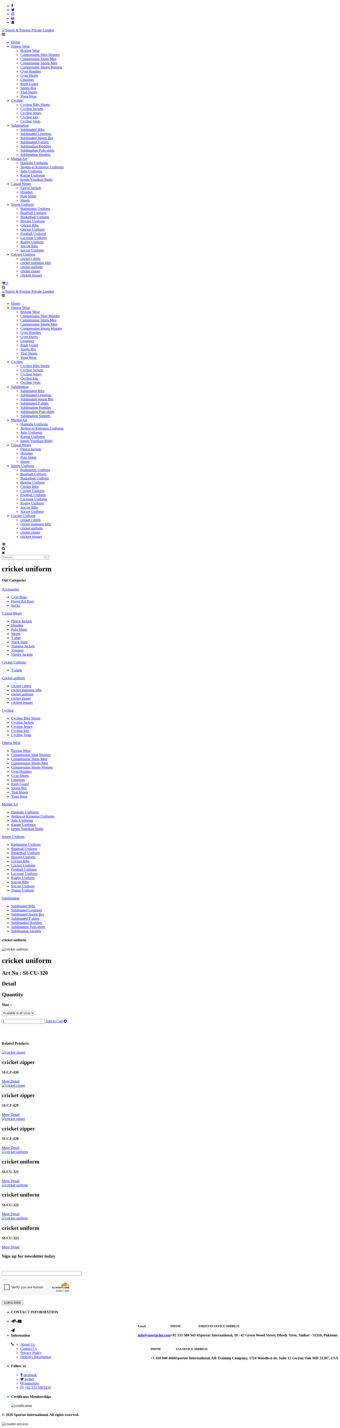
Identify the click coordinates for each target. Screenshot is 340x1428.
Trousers (17, 650)
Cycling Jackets (31, 109)
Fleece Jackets (30, 188)
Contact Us (28, 1349)
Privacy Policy (31, 1353)
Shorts (25, 200)
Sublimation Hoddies (35, 146)
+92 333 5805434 (37, 1387)
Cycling (17, 100)
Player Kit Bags (22, 601)
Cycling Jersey (31, 113)
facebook (29, 1375)
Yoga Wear (28, 96)
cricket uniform (31, 267)
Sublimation (20, 125)
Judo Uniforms (31, 171)
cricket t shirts (30, 259)
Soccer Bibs (29, 246)
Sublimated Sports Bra (36, 138)
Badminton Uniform (35, 209)
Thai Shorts (28, 92)
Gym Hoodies (30, 71)
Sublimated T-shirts (34, 142)
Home (15, 42)
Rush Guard (29, 84)
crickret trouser (31, 275)
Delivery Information (35, 1357)
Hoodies (26, 192)
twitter (29, 1379)
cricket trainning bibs (35, 263)
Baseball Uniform (33, 213)
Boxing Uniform (32, 221)
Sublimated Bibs (32, 130)
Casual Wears (21, 184)
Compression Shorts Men (38, 63)
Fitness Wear (20, 46)
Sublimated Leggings (35, 134)
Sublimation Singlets (35, 155)
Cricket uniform (13, 678)
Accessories (10, 589)
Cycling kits (29, 117)
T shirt (16, 638)
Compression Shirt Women (40, 55)
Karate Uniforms (32, 175)
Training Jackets (23, 646)
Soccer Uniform (32, 250)
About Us (27, 1344)
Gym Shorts (29, 75)
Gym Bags (19, 597)
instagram (31, 1383)
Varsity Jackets (22, 654)
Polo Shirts (28, 196)
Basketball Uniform (34, 217)
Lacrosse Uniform (33, 238)
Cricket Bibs (29, 225)
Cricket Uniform (32, 229)
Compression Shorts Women (41, 67)
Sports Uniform (22, 204)
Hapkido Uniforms (34, 163)
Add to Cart (54, 1021)
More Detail (10, 1081)
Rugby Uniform (32, 242)
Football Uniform (33, 234)
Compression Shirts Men (38, 59)
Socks (15, 605)
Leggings (27, 80)
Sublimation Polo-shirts (37, 150)
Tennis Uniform (22, 890)
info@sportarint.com (154, 1335)
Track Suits (19, 642)
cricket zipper (30, 271)
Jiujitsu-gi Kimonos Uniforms (42, 167)
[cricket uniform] (13, 1052)
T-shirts (16, 670)
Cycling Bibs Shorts (35, 105)
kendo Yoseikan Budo (36, 180)
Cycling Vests (30, 121)
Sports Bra (28, 88)
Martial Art (19, 159)
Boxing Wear (30, 50)
